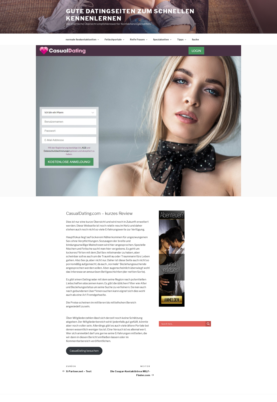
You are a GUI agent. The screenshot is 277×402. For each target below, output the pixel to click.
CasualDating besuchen (84, 350)
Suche (195, 39)
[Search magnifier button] (208, 324)
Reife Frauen (137, 39)
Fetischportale (113, 39)
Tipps (180, 39)
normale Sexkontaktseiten (81, 39)
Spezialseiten (161, 39)
